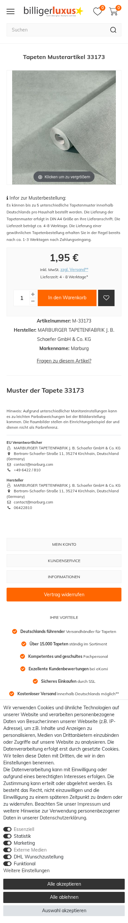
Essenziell (24, 829)
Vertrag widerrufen (64, 595)
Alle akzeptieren (64, 884)
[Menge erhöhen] (33, 294)
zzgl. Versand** (74, 269)
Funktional (24, 864)
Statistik (22, 836)
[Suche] (113, 29)
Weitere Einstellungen (26, 871)
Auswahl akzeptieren (64, 910)
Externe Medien (30, 850)
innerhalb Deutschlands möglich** (68, 693)
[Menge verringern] (33, 301)
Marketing (24, 843)
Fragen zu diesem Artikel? (64, 361)
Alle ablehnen (64, 897)
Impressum (89, 804)
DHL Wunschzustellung (38, 857)
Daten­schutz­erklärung (63, 818)
